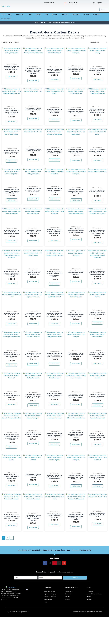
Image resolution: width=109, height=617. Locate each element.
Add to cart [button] (11, 77)
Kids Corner (86, 15)
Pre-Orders (96, 15)
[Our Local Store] (41, 4)
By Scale (54, 15)
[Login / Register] (89, 4)
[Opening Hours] (65, 4)
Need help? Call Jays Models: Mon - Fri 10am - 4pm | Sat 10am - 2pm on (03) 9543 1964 (54, 550)
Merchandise (76, 15)
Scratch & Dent (6, 19)
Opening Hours (73, 2)
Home (3, 15)
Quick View (11, 61)
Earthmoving (20, 15)
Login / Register (97, 2)
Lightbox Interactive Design (94, 612)
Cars (46, 15)
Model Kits (65, 15)
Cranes (9, 15)
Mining (30, 15)
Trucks (38, 15)
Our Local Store (49, 2)
